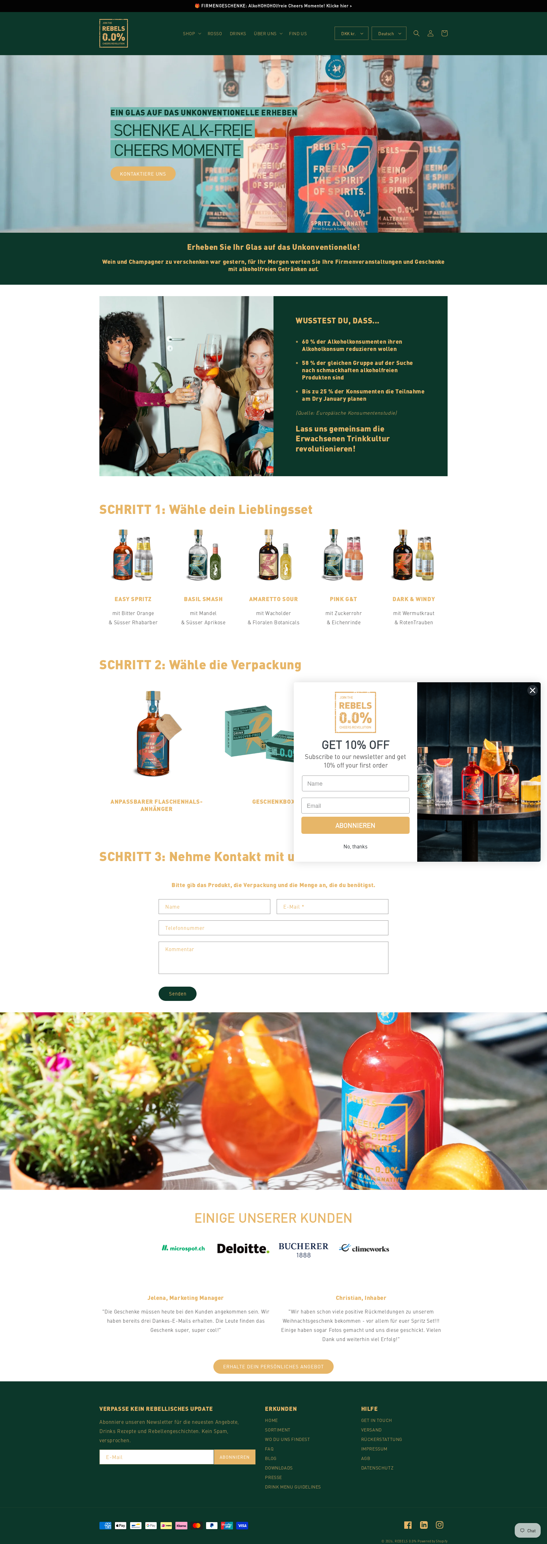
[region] (273, 6)
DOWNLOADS (278, 1467)
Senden (177, 993)
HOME (271, 1420)
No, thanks (355, 846)
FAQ (269, 1448)
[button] (191, 33)
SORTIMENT (277, 1429)
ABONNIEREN (235, 1457)
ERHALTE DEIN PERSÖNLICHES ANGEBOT (273, 1366)
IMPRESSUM (374, 1448)
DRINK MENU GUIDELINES (293, 1486)
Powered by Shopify (433, 1541)
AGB (365, 1458)
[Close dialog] (532, 690)
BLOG (270, 1458)
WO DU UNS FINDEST (287, 1439)
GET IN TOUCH (376, 1420)
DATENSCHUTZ (377, 1467)
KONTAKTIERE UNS (143, 173)
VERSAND (371, 1429)
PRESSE (273, 1477)
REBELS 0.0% (406, 1541)
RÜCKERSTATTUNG (381, 1439)
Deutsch (386, 33)
